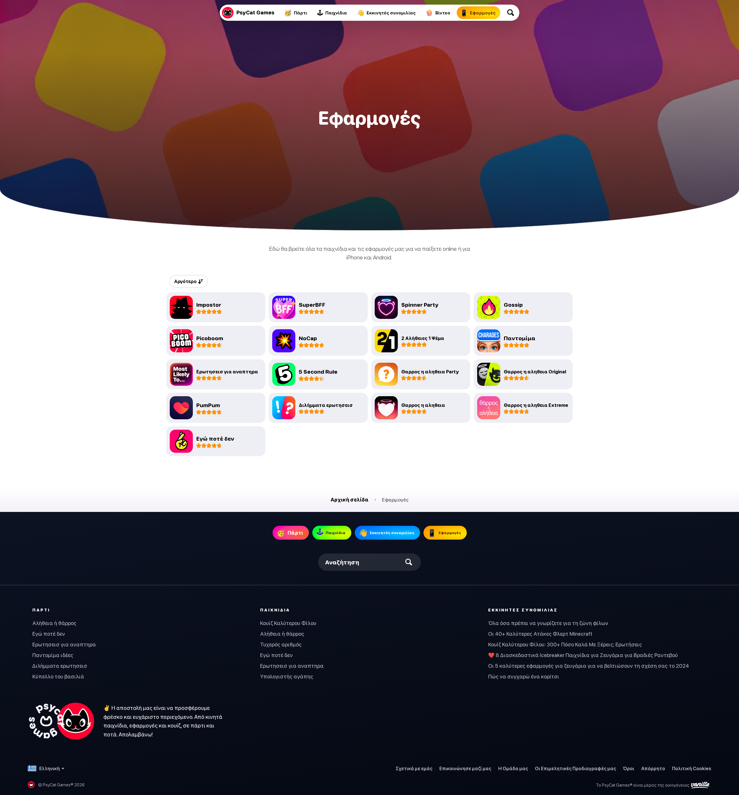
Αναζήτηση (342, 562)
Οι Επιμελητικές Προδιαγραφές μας (575, 768)
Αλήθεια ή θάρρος (54, 623)
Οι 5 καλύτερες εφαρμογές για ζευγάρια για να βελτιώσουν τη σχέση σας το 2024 (588, 666)
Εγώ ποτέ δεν (48, 634)
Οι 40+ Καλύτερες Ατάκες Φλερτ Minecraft (540, 634)
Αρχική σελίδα (350, 500)
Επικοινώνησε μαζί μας (465, 768)
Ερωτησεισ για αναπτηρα (64, 644)
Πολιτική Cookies (691, 768)
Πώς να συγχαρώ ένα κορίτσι (523, 677)
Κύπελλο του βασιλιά (58, 677)
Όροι (628, 768)
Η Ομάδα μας (513, 768)
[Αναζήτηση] (510, 13)
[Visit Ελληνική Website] (61, 721)
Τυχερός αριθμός (281, 644)
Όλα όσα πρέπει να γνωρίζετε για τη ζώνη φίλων (548, 623)
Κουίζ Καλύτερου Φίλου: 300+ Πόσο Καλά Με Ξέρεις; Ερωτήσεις (565, 644)
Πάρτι (41, 609)
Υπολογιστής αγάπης (286, 677)
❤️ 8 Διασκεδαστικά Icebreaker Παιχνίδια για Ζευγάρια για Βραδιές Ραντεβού (583, 655)
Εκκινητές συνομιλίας (523, 609)
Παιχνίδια (275, 609)
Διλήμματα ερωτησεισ (59, 666)
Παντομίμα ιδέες (52, 655)
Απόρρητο (653, 768)
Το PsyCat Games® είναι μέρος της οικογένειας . (653, 784)
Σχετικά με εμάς (414, 768)
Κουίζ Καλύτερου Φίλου (288, 623)
